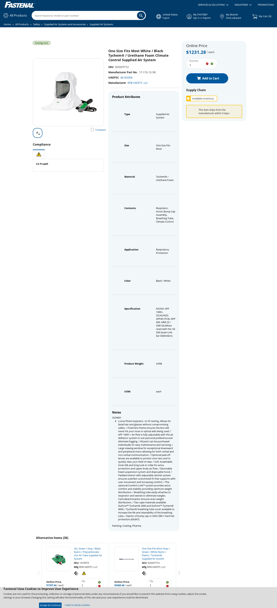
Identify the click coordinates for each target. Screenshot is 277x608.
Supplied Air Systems (101, 24)
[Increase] (212, 63)
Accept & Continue (50, 605)
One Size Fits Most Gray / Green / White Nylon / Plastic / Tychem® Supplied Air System (156, 553)
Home (7, 24)
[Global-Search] (141, 15)
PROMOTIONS (266, 4)
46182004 (126, 77)
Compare (100, 129)
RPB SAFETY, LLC (138, 83)
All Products (22, 24)
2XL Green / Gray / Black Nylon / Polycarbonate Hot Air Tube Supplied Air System (88, 553)
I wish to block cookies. (77, 605)
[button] (213, 5)
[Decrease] (207, 63)
